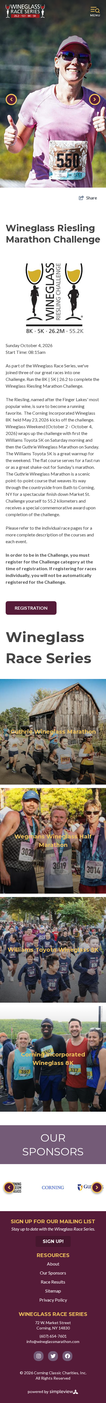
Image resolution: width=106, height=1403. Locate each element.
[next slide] (94, 99)
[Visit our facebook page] (67, 1356)
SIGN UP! (53, 1241)
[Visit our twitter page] (53, 1356)
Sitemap (53, 1290)
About (53, 1263)
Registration (31, 608)
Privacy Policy (53, 1299)
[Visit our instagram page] (39, 1356)
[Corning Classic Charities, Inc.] (25, 11)
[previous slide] (11, 99)
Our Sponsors (53, 1272)
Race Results (53, 1281)
